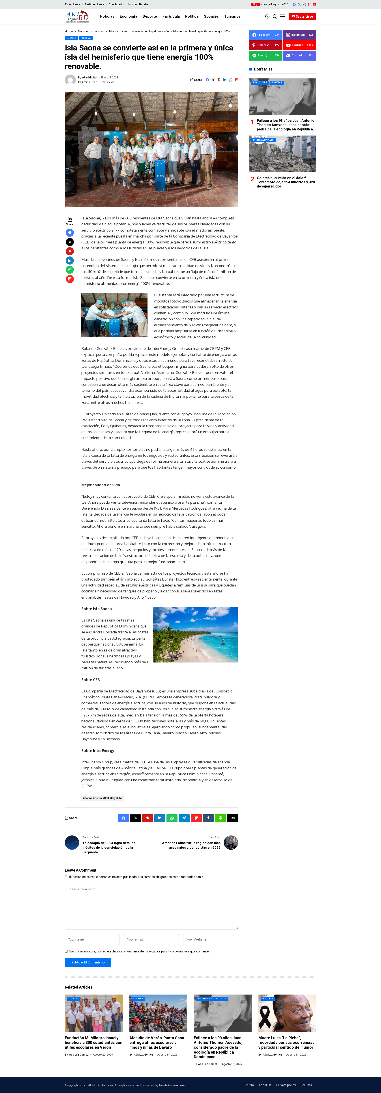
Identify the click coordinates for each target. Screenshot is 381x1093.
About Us (265, 1085)
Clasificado (116, 4)
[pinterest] (309, 4)
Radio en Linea (94, 4)
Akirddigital (89, 77)
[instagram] (304, 4)
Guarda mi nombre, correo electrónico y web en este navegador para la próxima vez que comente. (139, 951)
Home (69, 31)
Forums (306, 1085)
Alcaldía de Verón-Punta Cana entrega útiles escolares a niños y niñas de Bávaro (156, 1042)
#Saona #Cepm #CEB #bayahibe (102, 798)
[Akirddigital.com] (77, 16)
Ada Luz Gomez (79, 1054)
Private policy (286, 1085)
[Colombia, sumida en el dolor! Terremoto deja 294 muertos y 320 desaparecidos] (282, 153)
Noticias (83, 31)
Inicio (250, 1085)
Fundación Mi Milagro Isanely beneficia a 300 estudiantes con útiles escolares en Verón (93, 1042)
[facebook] (294, 4)
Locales (99, 31)
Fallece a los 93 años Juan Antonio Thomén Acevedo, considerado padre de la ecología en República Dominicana (285, 127)
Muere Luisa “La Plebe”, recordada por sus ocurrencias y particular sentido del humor (286, 1042)
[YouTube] (314, 4)
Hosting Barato (138, 4)
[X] (299, 4)
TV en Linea (72, 4)
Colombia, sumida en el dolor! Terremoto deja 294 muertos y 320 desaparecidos (286, 182)
